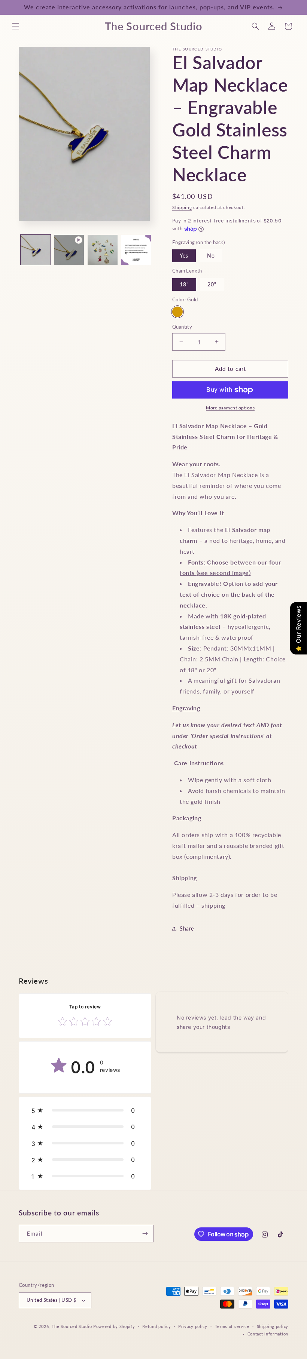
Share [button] (187, 928)
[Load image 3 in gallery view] (136, 250)
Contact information (267, 1333)
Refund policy (156, 1326)
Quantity (182, 327)
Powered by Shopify (114, 1326)
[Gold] (177, 312)
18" (184, 284)
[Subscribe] (145, 1233)
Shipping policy (273, 1326)
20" (211, 284)
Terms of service (232, 1326)
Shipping (182, 207)
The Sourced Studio (72, 1326)
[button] (15, 26)
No (211, 255)
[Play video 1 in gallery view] (69, 250)
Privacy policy (192, 1326)
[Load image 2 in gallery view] (103, 250)
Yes (184, 255)
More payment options (230, 408)
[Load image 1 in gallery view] (36, 250)
